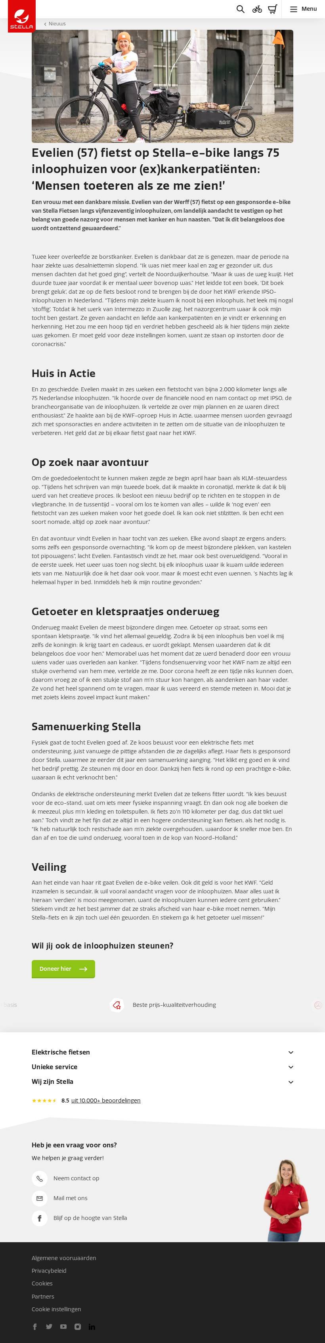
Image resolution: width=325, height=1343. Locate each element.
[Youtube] (63, 1326)
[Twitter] (49, 1326)
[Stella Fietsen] (22, 16)
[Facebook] (35, 1326)
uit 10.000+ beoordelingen (106, 1100)
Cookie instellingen (56, 1309)
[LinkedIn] (92, 1326)
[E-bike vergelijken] (257, 9)
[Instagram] (78, 1326)
